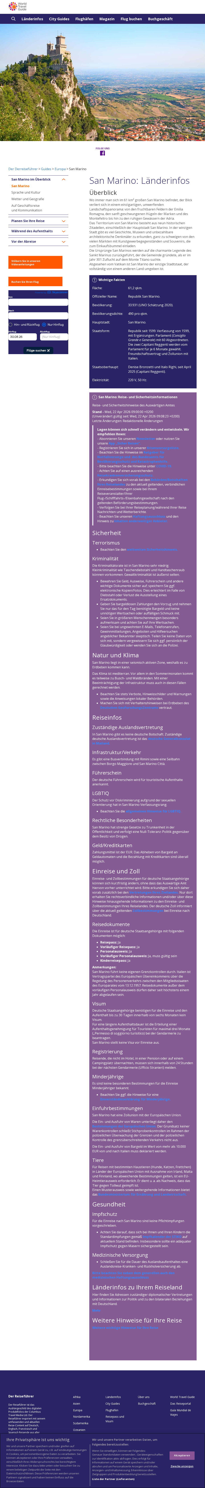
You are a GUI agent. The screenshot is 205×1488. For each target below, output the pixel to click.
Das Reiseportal (180, 1403)
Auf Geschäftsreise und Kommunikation (26, 207)
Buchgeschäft (160, 18)
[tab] (38, 180)
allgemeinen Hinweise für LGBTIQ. (153, 811)
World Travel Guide (182, 1397)
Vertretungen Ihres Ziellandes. (154, 892)
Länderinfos (32, 18)
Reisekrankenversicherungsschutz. (125, 475)
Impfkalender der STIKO (162, 1236)
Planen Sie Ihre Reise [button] (28, 221)
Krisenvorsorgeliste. (163, 448)
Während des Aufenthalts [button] (32, 231)
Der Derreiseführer (23, 169)
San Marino (20, 186)
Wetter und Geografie (27, 199)
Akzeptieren (182, 1455)
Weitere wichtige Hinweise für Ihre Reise (125, 1327)
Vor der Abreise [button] (23, 241)
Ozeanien (79, 1430)
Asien (76, 1403)
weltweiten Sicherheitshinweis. (152, 549)
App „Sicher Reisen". (125, 443)
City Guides (59, 18)
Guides (46, 169)
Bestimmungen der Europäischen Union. (124, 1126)
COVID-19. (164, 466)
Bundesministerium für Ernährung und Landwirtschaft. (142, 1194)
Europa (60, 169)
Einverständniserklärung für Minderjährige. (135, 1099)
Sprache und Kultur (25, 192)
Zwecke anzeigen (182, 1466)
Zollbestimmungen (148, 910)
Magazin (107, 18)
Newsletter (146, 438)
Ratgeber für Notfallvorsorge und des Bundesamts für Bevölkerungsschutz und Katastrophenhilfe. (132, 457)
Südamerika (80, 1423)
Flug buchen (131, 18)
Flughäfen (84, 18)
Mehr (96, 1310)
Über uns (144, 1397)
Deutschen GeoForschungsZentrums (129, 707)
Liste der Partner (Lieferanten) (113, 1479)
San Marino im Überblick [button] (31, 179)
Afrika (76, 1397)
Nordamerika (81, 1416)
